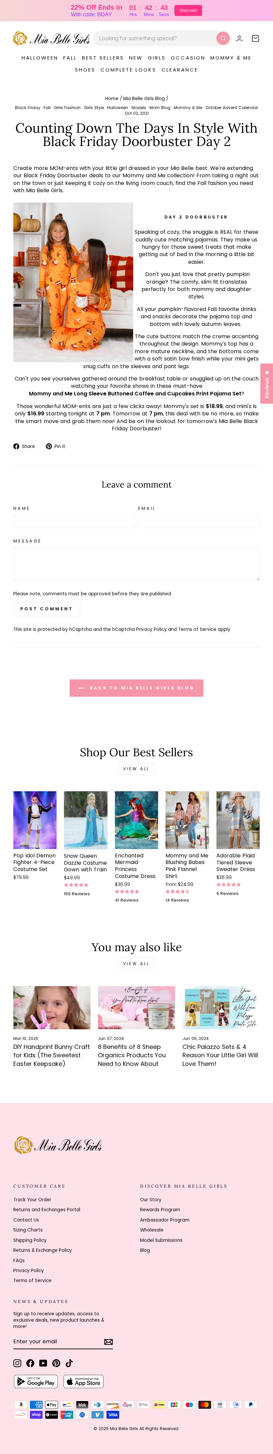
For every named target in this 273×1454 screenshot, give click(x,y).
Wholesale (151, 1230)
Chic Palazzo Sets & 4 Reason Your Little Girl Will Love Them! (220, 1055)
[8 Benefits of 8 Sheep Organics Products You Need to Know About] (136, 1007)
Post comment (46, 609)
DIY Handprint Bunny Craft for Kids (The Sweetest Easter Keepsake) (51, 1055)
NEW (136, 57)
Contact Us (26, 1220)
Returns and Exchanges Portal (46, 1210)
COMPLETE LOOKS (128, 69)
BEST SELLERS (103, 57)
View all (136, 769)
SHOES (85, 69)
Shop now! (188, 10)
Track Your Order (32, 1200)
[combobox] (162, 38)
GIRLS (157, 57)
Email (147, 508)
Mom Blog (159, 107)
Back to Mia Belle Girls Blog (141, 687)
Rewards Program (160, 1210)
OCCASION (188, 57)
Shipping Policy (30, 1240)
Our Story (150, 1200)
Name (21, 508)
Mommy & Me (188, 107)
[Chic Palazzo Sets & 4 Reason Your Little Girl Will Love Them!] (221, 1007)
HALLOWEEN (40, 57)
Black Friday (27, 107)
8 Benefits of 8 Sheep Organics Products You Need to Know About (132, 1055)
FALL (70, 57)
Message (27, 541)
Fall (47, 107)
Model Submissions (161, 1240)
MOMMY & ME (231, 57)
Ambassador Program (164, 1220)
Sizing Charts (28, 1230)
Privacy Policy (151, 629)
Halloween (117, 107)
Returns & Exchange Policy (42, 1250)
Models (139, 107)
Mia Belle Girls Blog (144, 98)
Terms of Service (197, 629)
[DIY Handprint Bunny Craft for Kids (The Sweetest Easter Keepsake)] (52, 1007)
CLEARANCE (179, 69)
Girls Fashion (67, 107)
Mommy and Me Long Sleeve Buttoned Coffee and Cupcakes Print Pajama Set (135, 393)
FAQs (19, 1260)
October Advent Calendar (231, 107)
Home (112, 98)
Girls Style (94, 107)
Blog (145, 1250)
